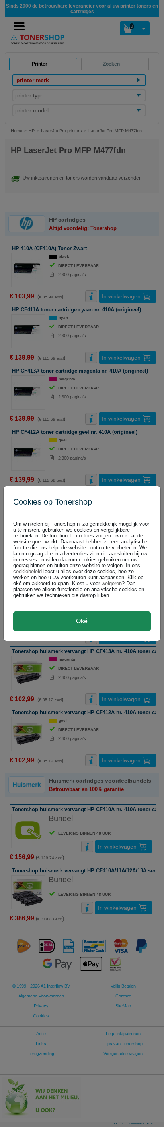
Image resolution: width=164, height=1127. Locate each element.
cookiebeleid (27, 571)
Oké (82, 621)
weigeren (112, 583)
